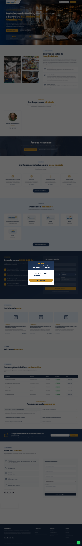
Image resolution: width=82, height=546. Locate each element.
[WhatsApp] (78, 542)
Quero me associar (41, 280)
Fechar (41, 282)
